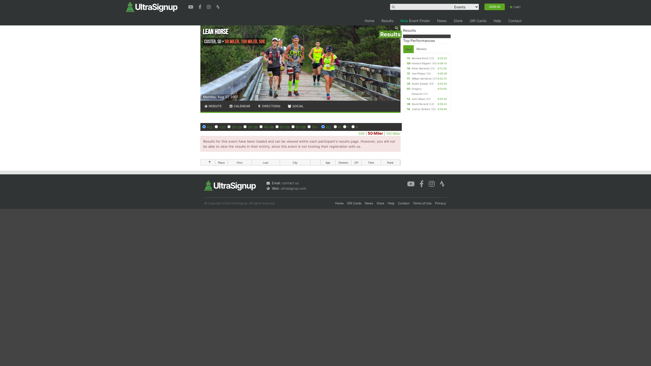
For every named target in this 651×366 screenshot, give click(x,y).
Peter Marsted (420, 68)
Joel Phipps (418, 73)
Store (458, 21)
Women (421, 49)
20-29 (236, 127)
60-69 (300, 127)
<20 (222, 127)
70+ (315, 127)
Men (408, 49)
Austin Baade (420, 83)
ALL (210, 127)
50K (362, 133)
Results (387, 21)
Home (369, 21)
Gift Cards (478, 21)
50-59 (284, 127)
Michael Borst (420, 58)
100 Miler (393, 133)
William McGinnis (422, 78)
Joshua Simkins (421, 109)
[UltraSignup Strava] (218, 6)
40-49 (268, 127)
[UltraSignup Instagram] (209, 6)
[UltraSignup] (151, 7)
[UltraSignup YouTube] (191, 6)
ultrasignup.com (293, 188)
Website (215, 106)
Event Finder (415, 21)
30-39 (252, 127)
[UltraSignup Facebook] (201, 6)
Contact (515, 21)
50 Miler (375, 133)
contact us (290, 183)
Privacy (440, 203)
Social (298, 106)
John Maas (418, 98)
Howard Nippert (421, 63)
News (442, 21)
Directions (270, 106)
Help (497, 21)
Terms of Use (422, 203)
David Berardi (420, 103)
